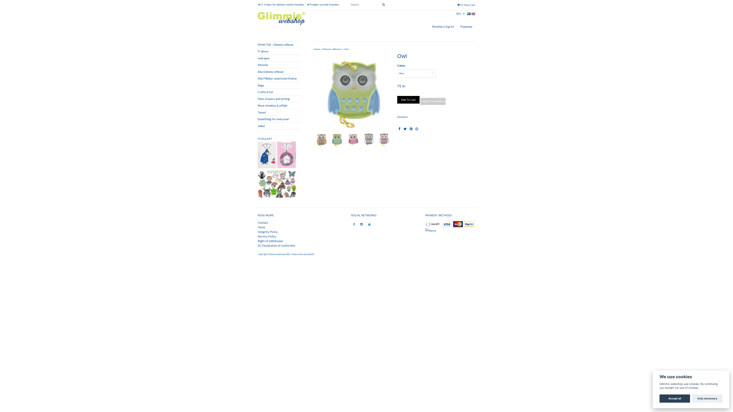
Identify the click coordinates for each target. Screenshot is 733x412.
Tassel (262, 112)
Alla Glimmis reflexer (271, 71)
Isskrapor (264, 58)
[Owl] (353, 92)
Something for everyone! (273, 119)
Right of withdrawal (270, 241)
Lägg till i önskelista (432, 101)
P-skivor (263, 51)
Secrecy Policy (267, 236)
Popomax (466, 26)
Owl (346, 49)
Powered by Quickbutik (302, 254)
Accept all (674, 398)
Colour (401, 65)
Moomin (263, 65)
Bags (261, 85)
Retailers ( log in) (443, 26)
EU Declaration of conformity (276, 245)
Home (317, 49)
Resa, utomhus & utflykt (272, 105)
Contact (263, 222)
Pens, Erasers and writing (274, 99)
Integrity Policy (268, 231)
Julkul (261, 126)
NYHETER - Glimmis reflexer (276, 44)
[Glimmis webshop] (281, 18)
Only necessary (707, 398)
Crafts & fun (265, 92)
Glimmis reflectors (332, 49)
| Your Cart (467, 4)
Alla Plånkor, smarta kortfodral (277, 78)
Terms (261, 227)
